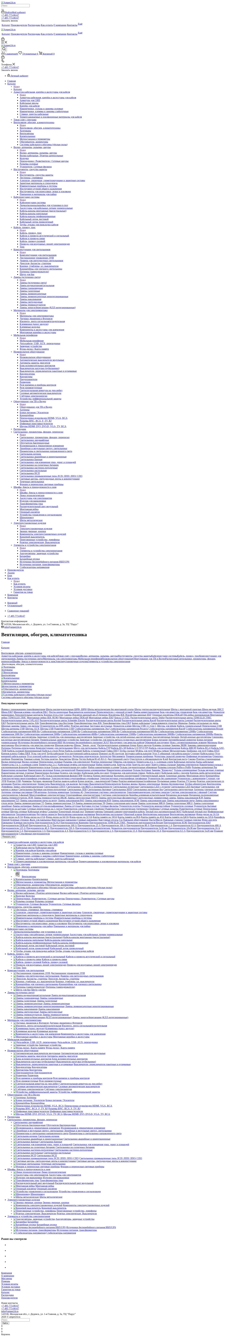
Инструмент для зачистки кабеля (127, 742)
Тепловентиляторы (26, 814)
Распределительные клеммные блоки (116, 745)
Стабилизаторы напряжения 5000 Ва (100, 731)
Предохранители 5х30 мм (154, 828)
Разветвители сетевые (190, 808)
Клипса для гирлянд (70, 773)
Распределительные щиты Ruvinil (103, 720)
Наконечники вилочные (40, 770)
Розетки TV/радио (186, 781)
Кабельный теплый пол (194, 811)
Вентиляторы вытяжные (183, 814)
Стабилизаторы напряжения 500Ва (42, 734)
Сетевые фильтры (109, 806)
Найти (5, 1323)
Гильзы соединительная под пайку (69, 767)
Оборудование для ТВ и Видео (36, 407)
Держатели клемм (122, 726)
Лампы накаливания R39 (190, 797)
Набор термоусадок (106, 764)
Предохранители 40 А (38, 828)
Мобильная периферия (32, 340)
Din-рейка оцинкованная (196, 715)
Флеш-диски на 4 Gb (34, 817)
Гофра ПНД (112, 750)
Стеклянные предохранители (34, 833)
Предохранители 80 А (138, 825)
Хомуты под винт (141, 764)
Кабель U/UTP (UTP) (138, 748)
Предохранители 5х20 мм (199, 831)
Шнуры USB (47, 728)
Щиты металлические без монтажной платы (110, 709)
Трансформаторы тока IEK (88, 723)
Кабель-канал (207, 753)
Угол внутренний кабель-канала (81, 753)
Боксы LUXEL (122, 717)
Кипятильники (9, 680)
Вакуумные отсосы (108, 820)
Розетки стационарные (208, 759)
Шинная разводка (64, 745)
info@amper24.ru (13, 627)
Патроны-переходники (23, 748)
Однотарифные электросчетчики (83, 795)
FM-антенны (40, 792)
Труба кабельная (55, 753)
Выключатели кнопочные (82, 712)
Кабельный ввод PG (34, 775)
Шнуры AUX (32, 728)
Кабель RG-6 (204, 748)
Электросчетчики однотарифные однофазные (75, 778)
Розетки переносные (101, 762)
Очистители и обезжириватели (146, 759)
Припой (5, 820)
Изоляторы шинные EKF (138, 715)
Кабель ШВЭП (188, 748)
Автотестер (105, 756)
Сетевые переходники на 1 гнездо (45, 808)
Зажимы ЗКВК (179, 745)
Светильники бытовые (99, 789)
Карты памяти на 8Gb (129, 817)
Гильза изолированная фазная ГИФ (64, 775)
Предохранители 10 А (149, 831)
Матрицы (212, 742)
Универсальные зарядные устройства (59, 739)
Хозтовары (7, 669)
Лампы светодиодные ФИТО (82, 797)
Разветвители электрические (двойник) (84, 808)
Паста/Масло (156, 820)
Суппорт (195, 753)
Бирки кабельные (141, 723)
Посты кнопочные (58, 712)
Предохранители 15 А (125, 831)
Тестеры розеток (49, 759)
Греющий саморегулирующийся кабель (124, 811)
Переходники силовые (51, 762)
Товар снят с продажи (69, 656)
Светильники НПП (122, 789)
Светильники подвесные (126, 786)
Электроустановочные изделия (36, 528)
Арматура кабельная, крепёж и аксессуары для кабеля (48, 97)
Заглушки (84, 784)
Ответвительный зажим (152, 775)
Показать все (8, 837)
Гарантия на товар (10, 1289)
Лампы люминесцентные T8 (90, 803)
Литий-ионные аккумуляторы (195, 737)
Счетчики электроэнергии (115, 795)
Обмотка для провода (124, 762)
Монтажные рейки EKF (101, 717)
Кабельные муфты (37, 811)
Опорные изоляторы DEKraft (167, 715)
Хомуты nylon (124, 764)
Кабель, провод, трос (31, 233)
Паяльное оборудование (135, 820)
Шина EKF (7, 712)
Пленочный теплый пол (71, 811)
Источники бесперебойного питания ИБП (40, 742)
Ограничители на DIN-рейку (55, 726)
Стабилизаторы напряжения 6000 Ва (20, 731)
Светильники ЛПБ (77, 789)
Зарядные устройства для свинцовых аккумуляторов (64, 737)
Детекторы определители (85, 756)
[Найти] (2, 9)
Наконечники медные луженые (17, 773)
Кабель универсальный (189, 726)
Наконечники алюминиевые (91, 770)
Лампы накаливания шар (153, 800)
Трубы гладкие (127, 750)
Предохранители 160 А (64, 825)
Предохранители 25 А (89, 825)
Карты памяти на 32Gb (201, 817)
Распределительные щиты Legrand (175, 720)
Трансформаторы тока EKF (117, 723)
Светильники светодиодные (178, 789)
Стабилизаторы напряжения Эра (92, 728)
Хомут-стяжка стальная (163, 764)
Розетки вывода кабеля (65, 781)
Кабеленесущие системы (33, 202)
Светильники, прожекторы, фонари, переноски (44, 437)
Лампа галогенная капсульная (121, 803)
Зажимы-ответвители (187, 764)
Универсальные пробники (139, 756)
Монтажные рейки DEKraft (73, 717)
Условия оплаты (9, 1284)
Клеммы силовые (161, 745)
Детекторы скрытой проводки (170, 756)
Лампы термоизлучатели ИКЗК (50, 797)
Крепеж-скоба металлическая (205, 773)
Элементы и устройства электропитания (41, 550)
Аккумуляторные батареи (165, 737)
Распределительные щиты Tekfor (147, 717)
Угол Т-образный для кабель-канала (171, 753)
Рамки (114, 781)
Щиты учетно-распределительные (152, 709)
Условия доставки (10, 1286)
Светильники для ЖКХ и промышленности (89, 786)
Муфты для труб (144, 750)
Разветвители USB (64, 728)
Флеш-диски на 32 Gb (80, 817)
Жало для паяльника (40, 820)
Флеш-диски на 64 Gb (57, 817)
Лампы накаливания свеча (181, 800)
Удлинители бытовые (205, 806)
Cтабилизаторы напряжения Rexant (204, 728)
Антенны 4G (76, 792)
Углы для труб (38, 753)
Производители (9, 1297)
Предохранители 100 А (113, 825)
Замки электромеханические (28, 786)
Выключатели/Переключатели (105, 784)
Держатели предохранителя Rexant (144, 822)
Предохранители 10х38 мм (182, 828)
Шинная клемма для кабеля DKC (31, 712)
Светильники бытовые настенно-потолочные (42, 789)
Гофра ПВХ (24, 753)
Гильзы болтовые (142, 770)
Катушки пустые (90, 806)
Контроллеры (214, 784)
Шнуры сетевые (18, 811)
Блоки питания (160, 739)
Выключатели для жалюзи (64, 784)
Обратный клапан (132, 814)
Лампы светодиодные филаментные (118, 797)
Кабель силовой (73, 750)
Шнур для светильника (85, 748)
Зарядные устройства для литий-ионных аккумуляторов (122, 737)
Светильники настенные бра (148, 789)
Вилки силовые (30, 762)
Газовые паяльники (87, 820)
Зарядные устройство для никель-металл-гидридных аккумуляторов (115, 739)
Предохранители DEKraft (14, 825)
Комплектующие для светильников (38, 255)
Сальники (53, 811)
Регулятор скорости (47, 814)
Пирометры (17, 759)
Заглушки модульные (101, 726)
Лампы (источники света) (33, 282)
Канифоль (219, 817)
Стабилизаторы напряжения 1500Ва (117, 734)
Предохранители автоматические (92, 828)
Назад (17, 86)
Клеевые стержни (19, 820)
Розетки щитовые (80, 726)
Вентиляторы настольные (109, 814)
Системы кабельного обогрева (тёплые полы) (25, 697)
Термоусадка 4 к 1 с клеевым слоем (154, 762)
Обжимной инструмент (157, 742)
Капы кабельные (205, 762)
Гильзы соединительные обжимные (138, 767)
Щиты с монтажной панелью (186, 709)
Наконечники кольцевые (14, 770)
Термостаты (43, 784)
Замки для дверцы (29, 726)
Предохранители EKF (199, 822)
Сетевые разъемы (169, 808)
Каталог (18, 89)
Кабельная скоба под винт (95, 773)
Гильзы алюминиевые (185, 770)
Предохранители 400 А (209, 825)
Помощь (5, 1281)
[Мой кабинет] (2, 39)
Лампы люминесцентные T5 (29, 803)
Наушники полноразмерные (204, 795)
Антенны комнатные (58, 792)
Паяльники (7, 822)
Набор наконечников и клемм (103, 767)
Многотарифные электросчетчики (47, 795)
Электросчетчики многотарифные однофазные (26, 778)
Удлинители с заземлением (191, 778)
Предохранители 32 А (40, 825)
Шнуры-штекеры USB (13, 728)
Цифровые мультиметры (199, 756)
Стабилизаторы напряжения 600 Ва (138, 731)
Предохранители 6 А (80, 831)
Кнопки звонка (130, 784)
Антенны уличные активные (209, 789)
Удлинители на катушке (13, 808)
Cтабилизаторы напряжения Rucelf (167, 728)
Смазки (192, 759)
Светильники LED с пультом (155, 786)
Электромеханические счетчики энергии (148, 792)
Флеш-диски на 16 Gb (207, 814)
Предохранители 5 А (12, 831)
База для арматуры (202, 712)
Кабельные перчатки (185, 762)
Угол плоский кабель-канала (42, 756)
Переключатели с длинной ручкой (115, 712)
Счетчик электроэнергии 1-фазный (188, 792)
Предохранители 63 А (184, 825)
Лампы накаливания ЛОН (125, 800)
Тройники (154, 808)
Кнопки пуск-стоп (53, 715)
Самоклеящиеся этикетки (164, 723)
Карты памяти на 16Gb (105, 817)
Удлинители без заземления (162, 778)
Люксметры (65, 759)
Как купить (20, 583)
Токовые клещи (32, 759)
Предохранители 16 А (208, 828)
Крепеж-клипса (9, 753)
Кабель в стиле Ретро (53, 750)
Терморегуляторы (94, 811)
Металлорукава (178, 750)
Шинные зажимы (10, 726)
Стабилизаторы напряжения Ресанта (128, 728)
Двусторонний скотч (118, 759)
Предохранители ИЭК (175, 822)
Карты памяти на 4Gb (152, 817)
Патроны (6, 748)
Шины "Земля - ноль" (85, 745)
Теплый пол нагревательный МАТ (163, 811)
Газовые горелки (192, 820)
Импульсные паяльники (64, 820)
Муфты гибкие (161, 750)
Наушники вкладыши (177, 795)
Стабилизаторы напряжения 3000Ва (156, 734)
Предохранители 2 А (103, 831)
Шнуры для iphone (166, 726)
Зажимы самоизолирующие (201, 745)
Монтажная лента (195, 775)
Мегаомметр (118, 756)
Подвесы (88, 775)
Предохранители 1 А (161, 825)
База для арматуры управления (176, 712)
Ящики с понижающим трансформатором (23, 709)
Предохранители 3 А (35, 831)
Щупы (75, 759)
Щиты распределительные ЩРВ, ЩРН (66, 709)
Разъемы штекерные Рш (204, 767)
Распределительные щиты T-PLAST (20, 720)
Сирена (68, 715)
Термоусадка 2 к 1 (48, 764)
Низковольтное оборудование (35, 357)
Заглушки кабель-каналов (138, 753)
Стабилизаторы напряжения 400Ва (79, 734)
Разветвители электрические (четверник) (127, 808)
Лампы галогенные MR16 (151, 803)
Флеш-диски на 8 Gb (12, 817)
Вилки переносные (11, 762)
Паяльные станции (173, 820)
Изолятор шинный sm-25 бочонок (90, 715)
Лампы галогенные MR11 (179, 803)
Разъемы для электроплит (76, 762)
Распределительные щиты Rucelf (139, 720)
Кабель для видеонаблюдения (164, 748)
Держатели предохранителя (125, 828)
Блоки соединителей (64, 770)
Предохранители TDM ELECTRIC (107, 822)
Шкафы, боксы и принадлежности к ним (41, 492)
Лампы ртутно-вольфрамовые (48, 806)
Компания (6, 1273)
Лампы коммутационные (146, 712)
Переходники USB (212, 726)
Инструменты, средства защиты (36, 175)
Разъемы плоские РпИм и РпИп (174, 767)
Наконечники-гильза (39, 767)
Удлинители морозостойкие (155, 806)
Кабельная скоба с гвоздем (175, 773)
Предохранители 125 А (13, 828)
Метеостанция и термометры (16, 686)
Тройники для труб (196, 750)
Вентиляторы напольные (156, 814)
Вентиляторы (8, 675)
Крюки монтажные (103, 775)
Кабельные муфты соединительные (76, 764)
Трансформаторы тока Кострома (56, 723)
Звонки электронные (149, 784)
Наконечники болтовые (47, 773)
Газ (121, 820)
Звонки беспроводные (172, 784)
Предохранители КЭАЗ (47, 822)
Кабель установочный (94, 750)
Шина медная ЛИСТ (213, 709)
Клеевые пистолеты (24, 822)
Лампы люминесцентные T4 (60, 803)
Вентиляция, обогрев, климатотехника (40, 128)
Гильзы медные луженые (211, 770)
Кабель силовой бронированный (24, 750)
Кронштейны (213, 775)
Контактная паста (178, 759)
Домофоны (7, 786)
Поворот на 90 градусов (111, 753)
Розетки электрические (24, 784)
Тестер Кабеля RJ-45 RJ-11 (93, 759)
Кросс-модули (144, 745)
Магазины (6, 1278)
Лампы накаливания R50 (98, 800)
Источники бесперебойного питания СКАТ (86, 742)
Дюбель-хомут (153, 773)
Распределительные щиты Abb (23, 723)
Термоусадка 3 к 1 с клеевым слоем (19, 764)
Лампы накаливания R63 (71, 800)
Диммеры (27, 781)
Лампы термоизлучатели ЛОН (17, 797)
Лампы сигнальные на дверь (203, 723)
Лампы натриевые (22, 806)
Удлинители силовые (182, 806)
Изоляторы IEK (116, 715)
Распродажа (171, 658)
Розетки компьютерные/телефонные (138, 781)
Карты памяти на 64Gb (177, 817)
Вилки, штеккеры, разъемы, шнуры (38, 152)
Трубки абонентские (195, 784)
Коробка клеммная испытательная (147, 795)
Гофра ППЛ (213, 750)
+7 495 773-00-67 (10, 15)
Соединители (64, 756)
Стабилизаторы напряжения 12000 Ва (60, 731)
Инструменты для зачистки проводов (34, 745)
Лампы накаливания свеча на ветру (38, 800)
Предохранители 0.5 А (174, 831)
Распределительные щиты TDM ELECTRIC (188, 717)
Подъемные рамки (166, 781)
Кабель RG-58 (118, 748)
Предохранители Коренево (74, 822)
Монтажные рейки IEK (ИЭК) (43, 717)
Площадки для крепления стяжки (127, 773)
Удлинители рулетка (130, 806)
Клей (165, 759)
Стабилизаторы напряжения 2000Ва (194, 734)
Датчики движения (42, 781)
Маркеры (183, 723)
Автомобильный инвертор (182, 739)
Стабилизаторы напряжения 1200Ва (177, 731)
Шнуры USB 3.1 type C (144, 726)
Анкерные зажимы (176, 775)
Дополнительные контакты (29, 715)
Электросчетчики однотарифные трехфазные (123, 778)
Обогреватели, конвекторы (15, 692)
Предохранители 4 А (57, 831)
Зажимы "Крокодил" (162, 770)
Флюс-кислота (209, 820)
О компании (7, 1275)
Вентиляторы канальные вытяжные (76, 814)
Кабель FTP (104, 748)
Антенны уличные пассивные (17, 792)
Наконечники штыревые (119, 770)
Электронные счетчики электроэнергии (105, 792)
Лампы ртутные (72, 806)
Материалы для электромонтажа (37, 315)
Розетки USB (14, 781)
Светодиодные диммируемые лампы (156, 797)
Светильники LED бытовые (185, 786)
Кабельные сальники (12, 775)
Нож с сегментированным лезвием (188, 742)
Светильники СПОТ (55, 786)
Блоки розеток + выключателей (94, 781)
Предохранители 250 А (62, 828)
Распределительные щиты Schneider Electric (62, 720)
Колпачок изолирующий (127, 775)
